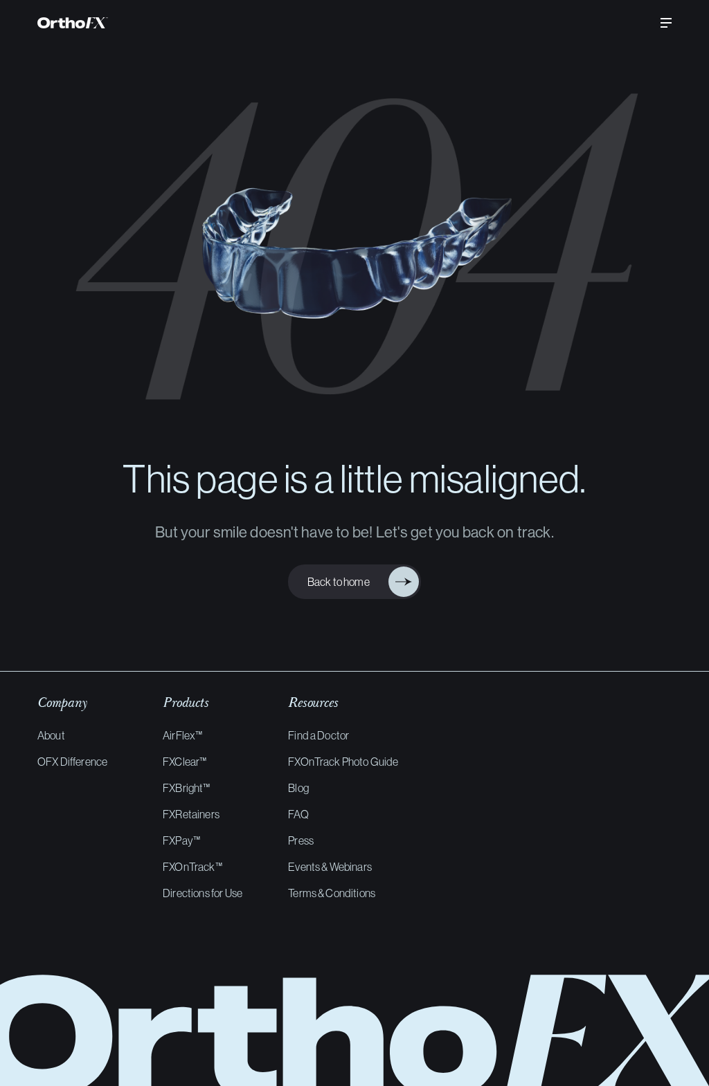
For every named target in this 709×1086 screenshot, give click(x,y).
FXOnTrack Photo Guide (343, 762)
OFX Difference (72, 762)
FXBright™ (186, 788)
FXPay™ (181, 840)
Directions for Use (202, 893)
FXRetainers (191, 814)
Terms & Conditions (331, 893)
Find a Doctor (318, 735)
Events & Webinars (330, 867)
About (51, 735)
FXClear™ (184, 762)
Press (301, 840)
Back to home (343, 582)
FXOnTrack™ (192, 867)
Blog (298, 788)
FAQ (298, 814)
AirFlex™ (182, 735)
